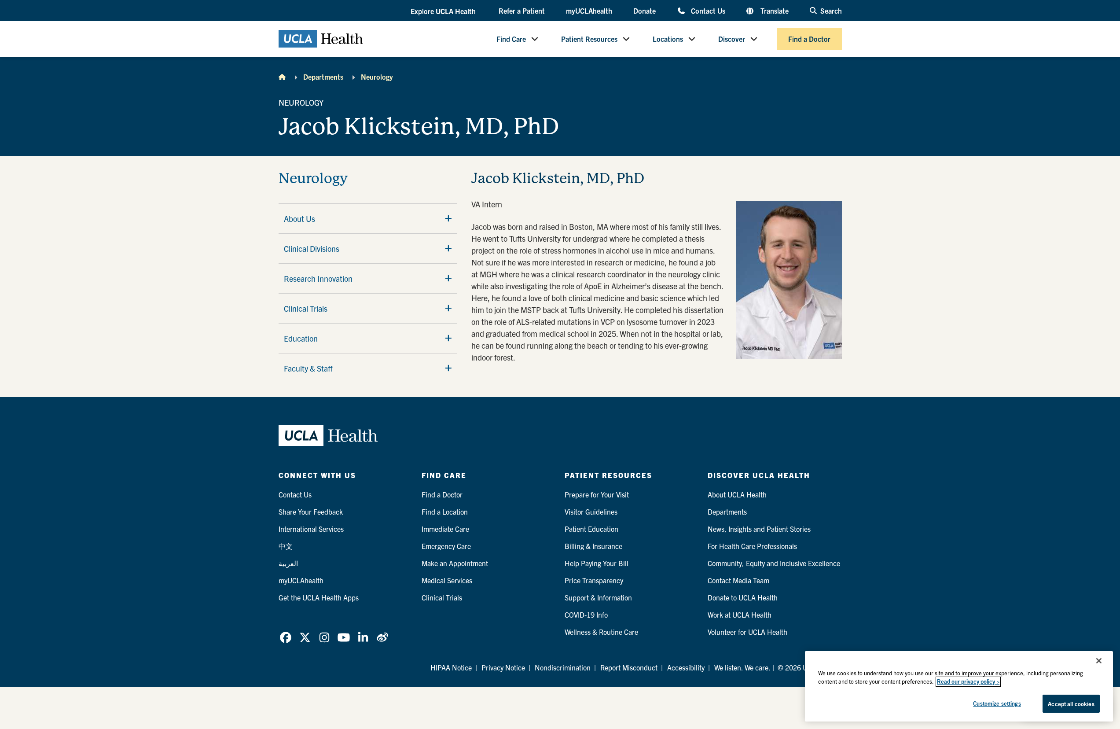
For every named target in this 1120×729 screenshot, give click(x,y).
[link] (286, 637)
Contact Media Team (738, 580)
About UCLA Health (737, 494)
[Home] (282, 76)
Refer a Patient (522, 10)
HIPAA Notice (451, 667)
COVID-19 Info (586, 614)
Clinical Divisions (311, 248)
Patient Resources (589, 38)
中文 (286, 545)
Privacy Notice (503, 667)
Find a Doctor (809, 38)
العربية (288, 563)
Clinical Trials (305, 308)
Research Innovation (318, 278)
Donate (644, 10)
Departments (323, 76)
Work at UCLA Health (739, 614)
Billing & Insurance (593, 545)
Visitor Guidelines (591, 511)
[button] (444, 11)
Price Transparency (594, 580)
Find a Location (445, 511)
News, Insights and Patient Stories (759, 528)
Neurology (377, 76)
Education (301, 338)
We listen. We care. (742, 667)
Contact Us (708, 10)
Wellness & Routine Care (601, 631)
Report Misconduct (628, 667)
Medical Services (447, 580)
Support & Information (598, 597)
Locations (668, 38)
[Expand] (448, 218)
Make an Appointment (455, 563)
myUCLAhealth (589, 10)
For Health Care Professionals (752, 545)
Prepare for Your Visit (597, 494)
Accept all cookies (1071, 703)
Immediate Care (445, 528)
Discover (731, 38)
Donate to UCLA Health (743, 597)
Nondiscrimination (563, 667)
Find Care (511, 38)
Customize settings (997, 703)
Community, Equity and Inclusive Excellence (774, 563)
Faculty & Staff (308, 368)
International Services (311, 528)
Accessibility (686, 667)
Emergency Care (446, 545)
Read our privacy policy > (968, 681)
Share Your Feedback (311, 511)
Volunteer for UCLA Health (747, 631)
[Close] (1099, 660)
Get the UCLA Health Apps (319, 597)
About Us (299, 219)
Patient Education (591, 528)
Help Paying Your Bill (596, 563)
